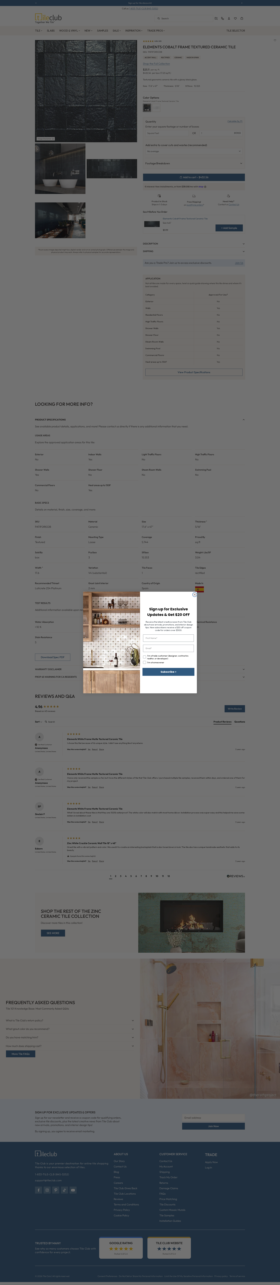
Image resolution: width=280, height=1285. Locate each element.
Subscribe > (168, 672)
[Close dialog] (194, 594)
